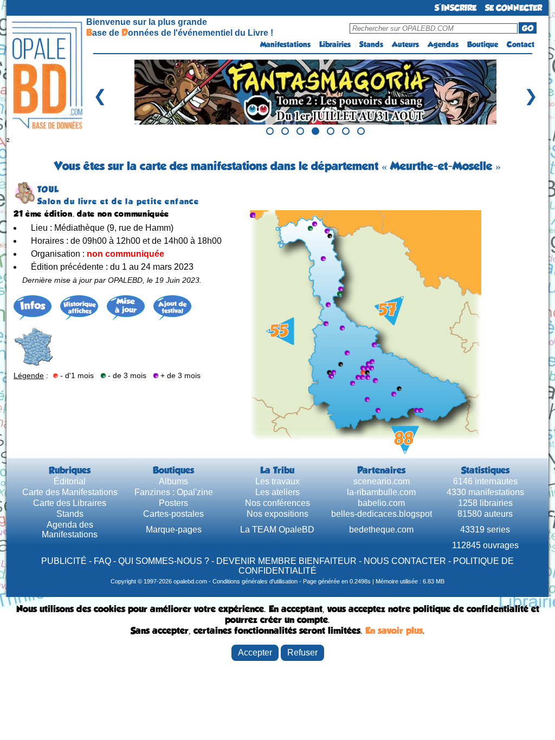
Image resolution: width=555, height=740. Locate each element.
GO (527, 28)
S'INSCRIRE (455, 7)
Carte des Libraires (69, 503)
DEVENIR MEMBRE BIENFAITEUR (286, 561)
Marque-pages (174, 529)
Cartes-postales (173, 513)
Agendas (443, 44)
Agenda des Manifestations (70, 529)
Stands (371, 44)
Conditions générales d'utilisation (255, 581)
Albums (173, 481)
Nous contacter (405, 561)
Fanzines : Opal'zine (173, 492)
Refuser (302, 652)
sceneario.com (381, 481)
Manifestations (285, 44)
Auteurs (405, 44)
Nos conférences (277, 503)
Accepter (255, 652)
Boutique (482, 44)
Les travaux (277, 481)
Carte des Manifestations (70, 492)
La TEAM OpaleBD (277, 529)
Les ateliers (277, 492)
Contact (520, 44)
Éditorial (70, 481)
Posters (173, 503)
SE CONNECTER (513, 7)
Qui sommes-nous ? (163, 561)
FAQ (102, 561)
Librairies (335, 44)
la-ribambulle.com (381, 492)
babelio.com (381, 503)
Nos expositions (277, 513)
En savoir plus (394, 630)
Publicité (64, 561)
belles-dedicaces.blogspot (381, 513)
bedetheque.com (381, 529)
